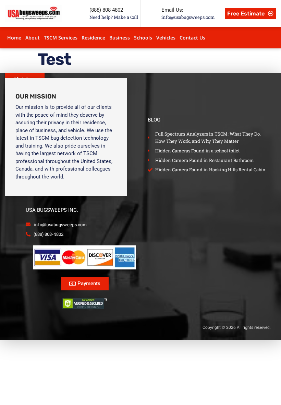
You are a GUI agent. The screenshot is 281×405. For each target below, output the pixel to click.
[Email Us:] (151, 13)
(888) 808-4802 (106, 10)
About (32, 37)
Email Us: (172, 10)
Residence (93, 37)
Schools (143, 37)
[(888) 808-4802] (79, 13)
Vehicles (165, 37)
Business (119, 37)
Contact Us (192, 37)
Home (14, 37)
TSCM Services (60, 37)
